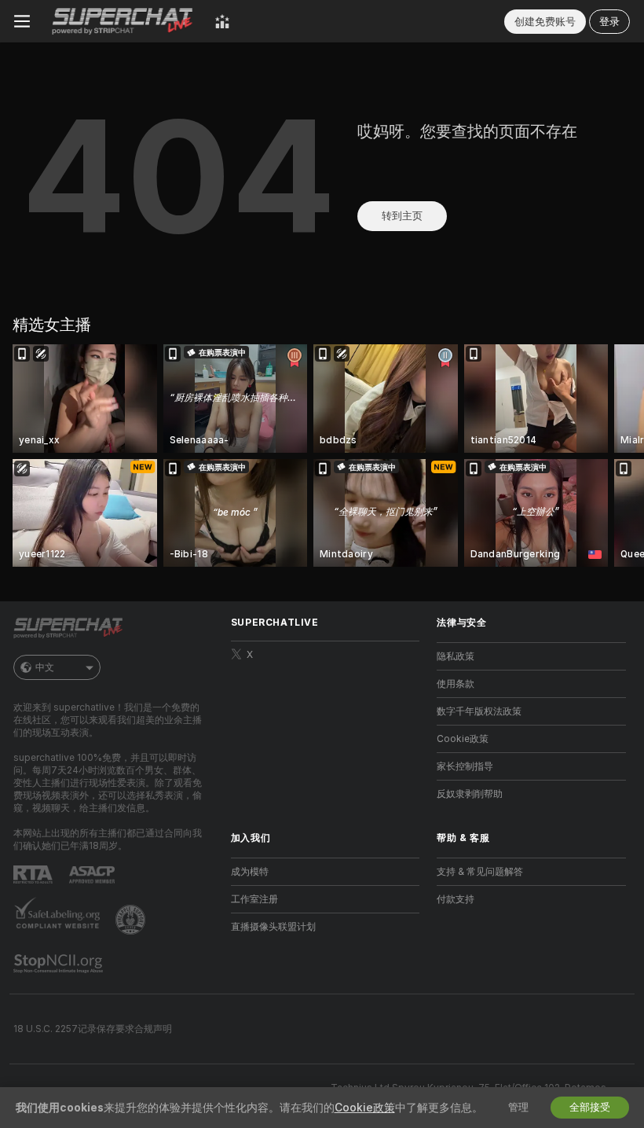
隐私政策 (455, 656)
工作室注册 (254, 899)
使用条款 (455, 683)
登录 (609, 22)
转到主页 (402, 216)
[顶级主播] (222, 21)
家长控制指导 (465, 766)
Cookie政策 (462, 738)
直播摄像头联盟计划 (273, 926)
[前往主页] (122, 21)
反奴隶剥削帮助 (470, 793)
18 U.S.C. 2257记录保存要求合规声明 (92, 1028)
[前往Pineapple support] (131, 920)
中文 (44, 667)
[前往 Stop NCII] (59, 963)
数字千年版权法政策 (479, 711)
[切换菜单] (22, 21)
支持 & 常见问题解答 (480, 871)
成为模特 (250, 871)
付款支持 (455, 899)
